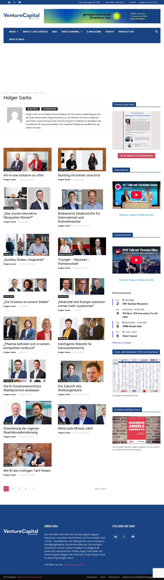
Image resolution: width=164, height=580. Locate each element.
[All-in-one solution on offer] (28, 159)
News (12, 31)
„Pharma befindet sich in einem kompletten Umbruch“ (26, 346)
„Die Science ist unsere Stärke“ (26, 302)
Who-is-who (16, 39)
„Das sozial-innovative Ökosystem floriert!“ (20, 215)
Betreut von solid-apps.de (29, 577)
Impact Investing (66, 254)
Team (102, 577)
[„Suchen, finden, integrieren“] (28, 244)
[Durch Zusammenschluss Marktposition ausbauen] (28, 370)
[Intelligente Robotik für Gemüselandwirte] (82, 328)
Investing (8, 338)
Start (6, 92)
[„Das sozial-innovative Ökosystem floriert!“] (28, 197)
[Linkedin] (9, 2)
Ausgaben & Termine (148, 2)
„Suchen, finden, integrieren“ (24, 260)
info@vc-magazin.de (74, 564)
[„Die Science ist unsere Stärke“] (28, 286)
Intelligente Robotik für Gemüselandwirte (75, 346)
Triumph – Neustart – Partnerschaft (74, 262)
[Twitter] (14, 2)
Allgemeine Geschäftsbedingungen (138, 577)
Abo (54, 31)
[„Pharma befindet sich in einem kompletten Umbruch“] (28, 328)
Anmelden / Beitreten (115, 2)
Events (110, 31)
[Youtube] (19, 2)
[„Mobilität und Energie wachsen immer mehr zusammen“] (82, 286)
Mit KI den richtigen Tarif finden (27, 471)
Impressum (92, 577)
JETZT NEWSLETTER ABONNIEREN (136, 155)
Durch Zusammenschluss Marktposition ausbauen (22, 388)
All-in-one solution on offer (24, 175)
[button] (156, 31)
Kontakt (132, 2)
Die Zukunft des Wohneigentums (70, 388)
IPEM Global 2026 (132, 326)
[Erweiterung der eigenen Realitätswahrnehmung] (28, 412)
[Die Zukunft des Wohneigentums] (82, 370)
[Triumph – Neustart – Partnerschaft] (82, 244)
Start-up (62, 208)
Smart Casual (130, 335)
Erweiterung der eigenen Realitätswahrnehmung (21, 430)
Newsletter (126, 31)
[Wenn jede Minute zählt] (82, 412)
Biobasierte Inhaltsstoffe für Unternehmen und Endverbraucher (79, 217)
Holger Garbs (10, 179)
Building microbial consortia (79, 175)
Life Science (9, 170)
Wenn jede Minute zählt (75, 428)
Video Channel (71, 31)
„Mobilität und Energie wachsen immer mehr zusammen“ (81, 304)
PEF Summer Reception (135, 303)
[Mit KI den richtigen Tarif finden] (28, 455)
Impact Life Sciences (35, 31)
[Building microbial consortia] (82, 159)
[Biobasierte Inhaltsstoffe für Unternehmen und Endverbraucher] (82, 197)
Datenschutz (113, 577)
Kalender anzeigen (121, 342)
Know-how (8, 208)
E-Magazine (94, 31)
